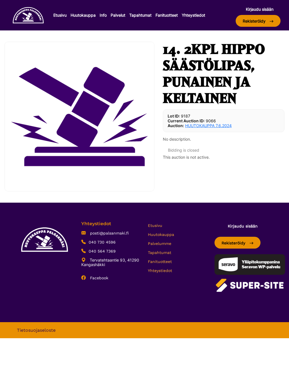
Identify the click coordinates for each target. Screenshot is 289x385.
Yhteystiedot (193, 15)
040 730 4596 (102, 242)
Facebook (98, 278)
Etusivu (60, 15)
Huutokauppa (83, 15)
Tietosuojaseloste (36, 330)
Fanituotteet (167, 15)
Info (103, 15)
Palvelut (118, 15)
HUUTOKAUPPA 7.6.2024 (208, 125)
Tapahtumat (140, 15)
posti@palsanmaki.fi (109, 233)
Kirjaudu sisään (259, 9)
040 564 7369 (102, 251)
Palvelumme (159, 243)
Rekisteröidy (255, 21)
